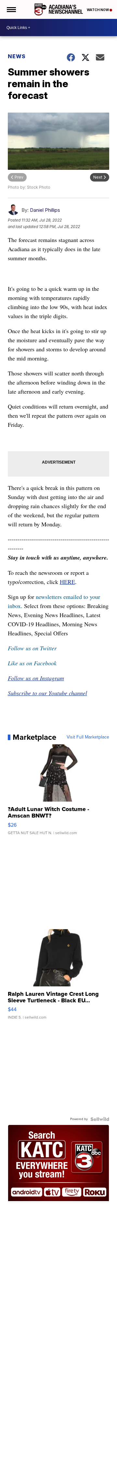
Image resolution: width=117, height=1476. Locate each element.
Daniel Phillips (45, 210)
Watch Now (98, 10)
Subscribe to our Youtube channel (47, 693)
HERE (67, 582)
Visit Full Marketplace (88, 737)
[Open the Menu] (11, 9)
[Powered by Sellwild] (99, 1119)
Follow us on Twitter (32, 648)
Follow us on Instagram (36, 678)
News (17, 56)
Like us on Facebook (32, 663)
